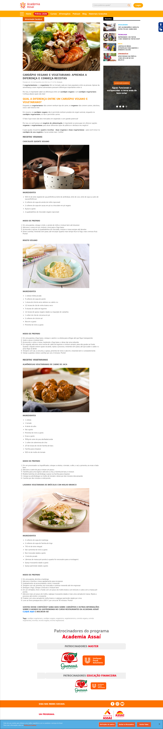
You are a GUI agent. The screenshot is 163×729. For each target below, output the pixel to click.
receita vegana (44, 620)
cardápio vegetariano (35, 618)
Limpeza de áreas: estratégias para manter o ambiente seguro (128, 48)
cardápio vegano (49, 618)
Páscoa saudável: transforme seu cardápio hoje (121, 90)
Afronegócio (64, 14)
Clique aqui (28, 611)
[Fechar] (159, 724)
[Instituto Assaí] (107, 714)
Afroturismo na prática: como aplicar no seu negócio (127, 58)
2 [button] (120, 106)
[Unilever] (94, 660)
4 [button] (126, 106)
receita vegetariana (57, 620)
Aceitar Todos (143, 724)
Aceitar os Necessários (126, 724)
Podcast (76, 14)
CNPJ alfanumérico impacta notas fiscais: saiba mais (128, 28)
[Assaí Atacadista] (119, 714)
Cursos (53, 14)
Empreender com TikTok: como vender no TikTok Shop (129, 38)
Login (138, 5)
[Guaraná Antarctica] (69, 660)
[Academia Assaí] (30, 5)
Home (28, 14)
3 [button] (123, 106)
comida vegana (82, 618)
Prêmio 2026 (41, 14)
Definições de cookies (107, 724)
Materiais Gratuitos (98, 14)
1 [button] (117, 106)
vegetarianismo (70, 618)
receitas (35, 620)
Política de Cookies (30, 725)
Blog (84, 14)
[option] (121, 88)
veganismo (60, 618)
